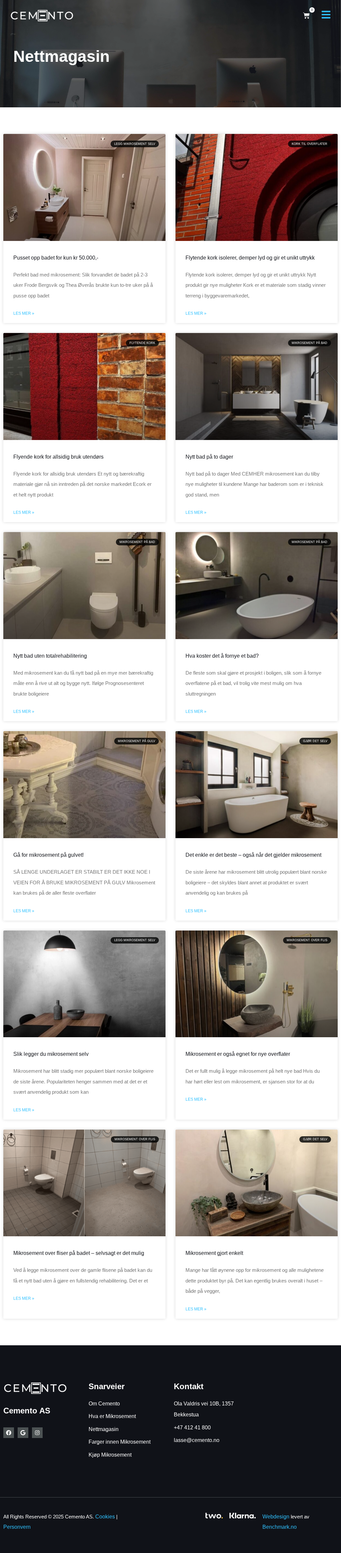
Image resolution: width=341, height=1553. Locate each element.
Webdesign (275, 1516)
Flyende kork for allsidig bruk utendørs (58, 457)
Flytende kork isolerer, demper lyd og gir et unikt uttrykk (250, 258)
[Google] (23, 1432)
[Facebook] (8, 1432)
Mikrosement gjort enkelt (214, 1253)
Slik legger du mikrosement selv (51, 1054)
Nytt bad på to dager (209, 457)
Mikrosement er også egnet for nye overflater (237, 1054)
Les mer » (23, 313)
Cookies (105, 1516)
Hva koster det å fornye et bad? (222, 656)
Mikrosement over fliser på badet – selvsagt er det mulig (78, 1253)
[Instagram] (37, 1432)
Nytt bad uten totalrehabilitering (50, 656)
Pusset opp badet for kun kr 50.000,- (55, 258)
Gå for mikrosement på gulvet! (48, 855)
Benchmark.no (279, 1527)
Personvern (17, 1527)
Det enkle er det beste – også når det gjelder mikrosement (253, 855)
